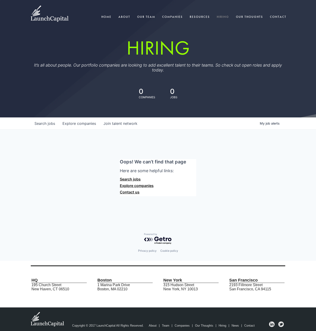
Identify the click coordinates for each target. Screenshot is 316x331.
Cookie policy (169, 250)
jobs (44, 123)
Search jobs (130, 179)
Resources (200, 17)
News (235, 325)
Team (165, 325)
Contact (278, 17)
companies (79, 123)
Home (106, 17)
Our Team (146, 17)
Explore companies (137, 185)
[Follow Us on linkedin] (272, 326)
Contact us (129, 192)
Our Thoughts (249, 17)
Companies (172, 17)
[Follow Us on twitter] (281, 326)
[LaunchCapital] (48, 319)
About (124, 17)
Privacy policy (147, 250)
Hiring (223, 17)
